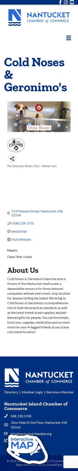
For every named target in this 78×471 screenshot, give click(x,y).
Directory (11, 392)
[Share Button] (12, 158)
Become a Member (60, 392)
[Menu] (68, 37)
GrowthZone (54, 464)
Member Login (32, 392)
